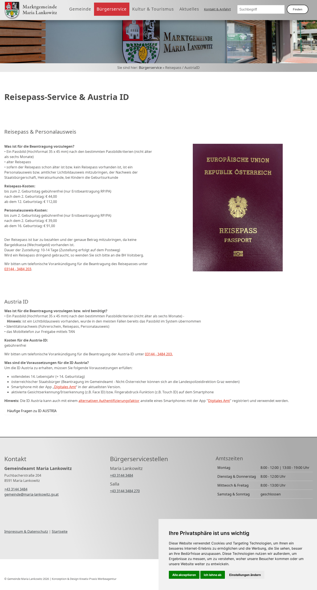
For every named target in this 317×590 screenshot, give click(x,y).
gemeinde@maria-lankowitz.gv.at (31, 494)
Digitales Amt (65, 386)
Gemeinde (80, 9)
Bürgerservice (112, 9)
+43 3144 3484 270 (125, 491)
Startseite (59, 531)
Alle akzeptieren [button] (184, 575)
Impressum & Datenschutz (26, 531)
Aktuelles (189, 9)
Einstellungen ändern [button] (245, 575)
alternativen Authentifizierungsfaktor (109, 400)
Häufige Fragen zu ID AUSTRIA (31, 410)
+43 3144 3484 (15, 489)
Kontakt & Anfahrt (217, 9)
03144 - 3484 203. (159, 354)
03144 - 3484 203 (17, 269)
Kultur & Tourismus (153, 9)
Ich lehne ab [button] (212, 575)
